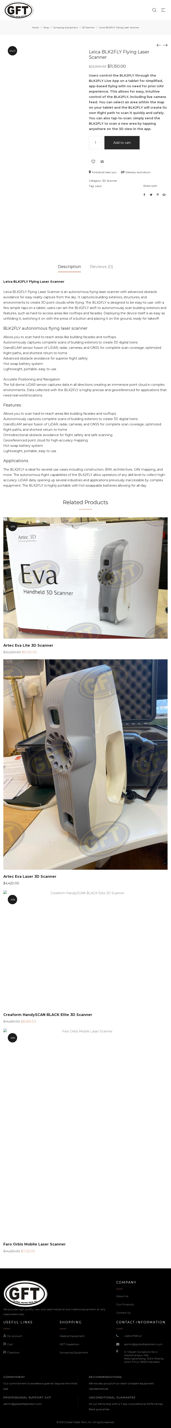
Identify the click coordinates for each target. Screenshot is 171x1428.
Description (69, 266)
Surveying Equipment (65, 27)
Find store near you (104, 172)
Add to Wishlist (93, 161)
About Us (122, 1296)
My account (14, 1336)
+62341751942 (133, 1336)
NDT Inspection (69, 1344)
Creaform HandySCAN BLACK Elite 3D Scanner (47, 1015)
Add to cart (122, 143)
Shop (46, 27)
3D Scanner (88, 27)
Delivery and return (138, 172)
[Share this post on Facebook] (144, 194)
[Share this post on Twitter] (151, 194)
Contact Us (123, 1312)
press (64, 319)
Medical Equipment (72, 1336)
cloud (142, 385)
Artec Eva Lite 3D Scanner (28, 645)
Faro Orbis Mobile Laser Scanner (34, 1244)
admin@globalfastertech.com (143, 1344)
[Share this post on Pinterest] (157, 194)
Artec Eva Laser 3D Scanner (29, 876)
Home (35, 27)
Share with (150, 185)
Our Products (125, 1304)
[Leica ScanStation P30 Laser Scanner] (165, 45)
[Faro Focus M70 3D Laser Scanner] (159, 45)
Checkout (13, 1352)
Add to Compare (102, 161)
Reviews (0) (101, 266)
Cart (10, 1344)
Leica (98, 186)
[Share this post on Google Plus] (164, 194)
